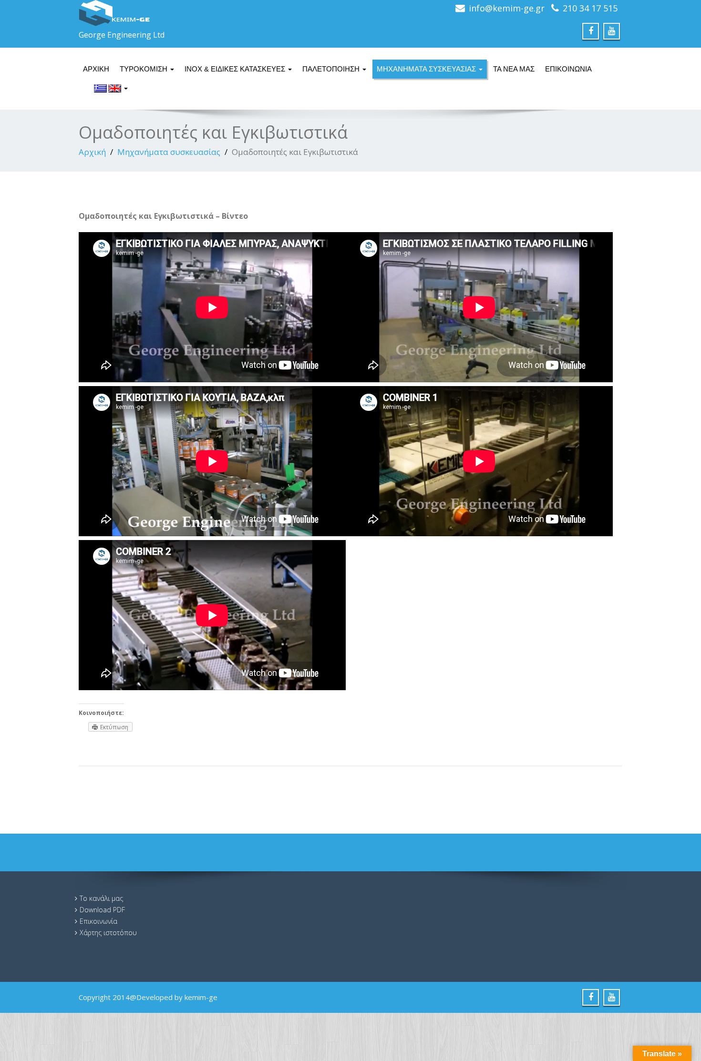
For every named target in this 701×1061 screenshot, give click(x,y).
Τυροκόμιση (144, 69)
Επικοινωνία (568, 69)
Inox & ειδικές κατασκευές (236, 69)
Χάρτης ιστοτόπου (108, 932)
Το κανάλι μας (101, 898)
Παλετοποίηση (331, 69)
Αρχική (96, 69)
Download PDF (102, 909)
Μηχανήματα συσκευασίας (427, 69)
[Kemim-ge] (211, 13)
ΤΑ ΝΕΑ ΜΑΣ (514, 69)
